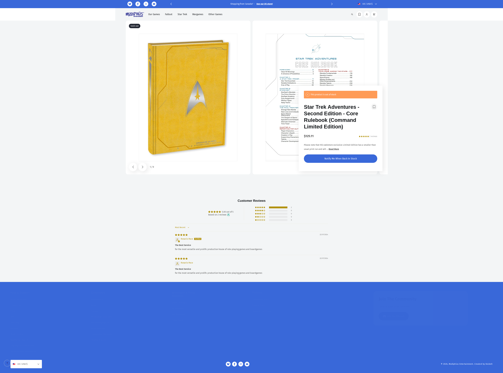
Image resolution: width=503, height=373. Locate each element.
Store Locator (16, 334)
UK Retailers (178, 308)
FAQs (12, 311)
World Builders (98, 328)
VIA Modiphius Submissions (23, 351)
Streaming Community (101, 317)
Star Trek (182, 14)
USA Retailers (178, 314)
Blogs (93, 305)
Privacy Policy (259, 305)
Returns (14, 328)
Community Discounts (101, 334)
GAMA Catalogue (179, 302)
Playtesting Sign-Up (100, 322)
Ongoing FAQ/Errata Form (22, 345)
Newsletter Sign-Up (19, 340)
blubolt (489, 364)
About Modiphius (18, 299)
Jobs (12, 317)
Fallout (168, 14)
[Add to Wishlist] (374, 107)
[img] (181, 235)
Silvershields (97, 299)
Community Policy (260, 299)
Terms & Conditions (261, 311)
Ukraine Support (99, 340)
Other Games (215, 14)
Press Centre (178, 320)
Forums (94, 311)
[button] (171, 4)
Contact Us (15, 305)
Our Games (154, 14)
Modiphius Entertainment (461, 364)
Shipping (14, 322)
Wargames (197, 14)
